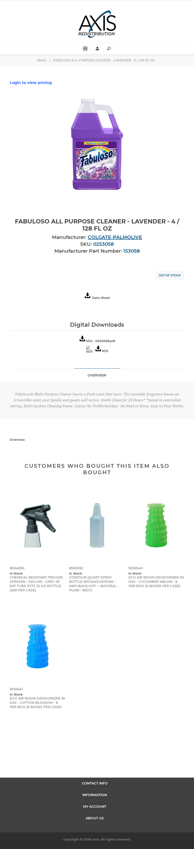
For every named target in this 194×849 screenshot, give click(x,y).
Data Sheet (101, 298)
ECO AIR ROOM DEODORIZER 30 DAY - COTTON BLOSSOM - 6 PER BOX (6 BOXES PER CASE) (37, 702)
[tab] (97, 375)
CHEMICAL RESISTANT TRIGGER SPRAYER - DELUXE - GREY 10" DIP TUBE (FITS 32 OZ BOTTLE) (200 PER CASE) (36, 583)
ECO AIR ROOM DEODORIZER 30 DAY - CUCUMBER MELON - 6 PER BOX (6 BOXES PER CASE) (156, 581)
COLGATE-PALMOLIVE (115, 237)
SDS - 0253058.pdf (100, 341)
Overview (97, 375)
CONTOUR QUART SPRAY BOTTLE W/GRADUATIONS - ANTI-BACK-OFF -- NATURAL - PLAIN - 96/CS (94, 583)
